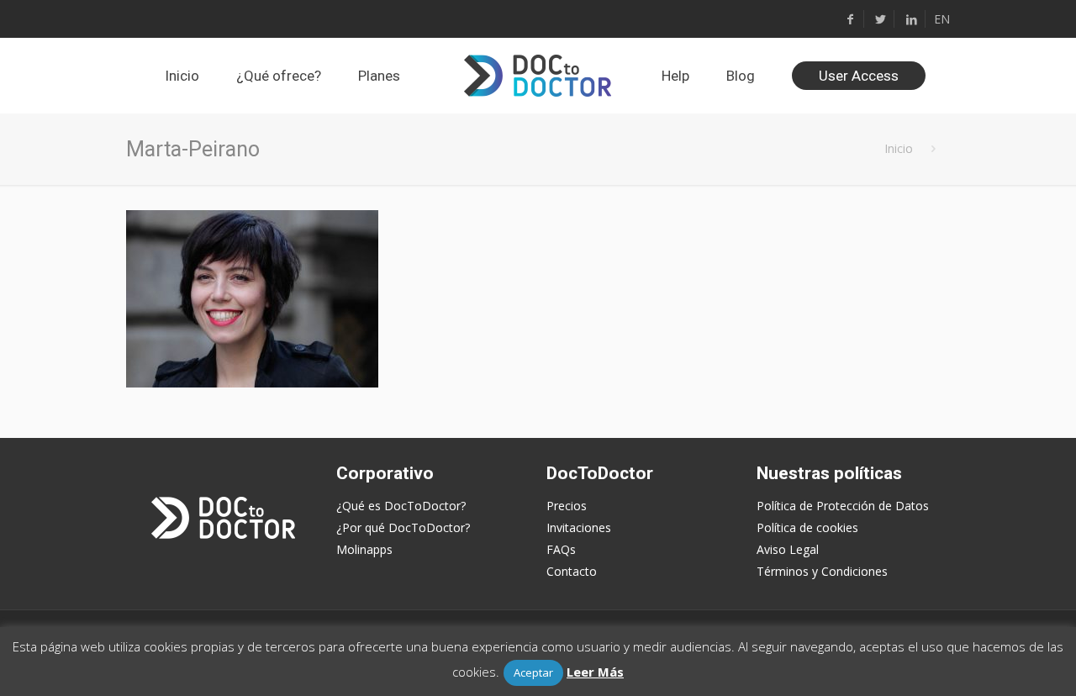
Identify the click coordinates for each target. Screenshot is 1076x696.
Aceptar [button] (533, 672)
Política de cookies (807, 527)
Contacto (571, 571)
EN (942, 19)
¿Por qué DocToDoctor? (403, 527)
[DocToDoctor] (537, 75)
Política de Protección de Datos (843, 506)
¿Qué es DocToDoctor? (401, 506)
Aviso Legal (788, 549)
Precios (566, 506)
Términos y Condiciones (822, 571)
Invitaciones (578, 527)
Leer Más (595, 671)
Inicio (898, 148)
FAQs (561, 549)
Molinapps (364, 549)
